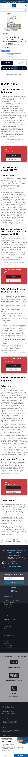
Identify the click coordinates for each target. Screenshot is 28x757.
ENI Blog (5, 704)
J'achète (13, 155)
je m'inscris (14, 582)
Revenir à (14, 55)
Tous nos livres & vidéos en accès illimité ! (14, 1)
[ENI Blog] (14, 689)
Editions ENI (14, 5)
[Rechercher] (25, 10)
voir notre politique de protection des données (13, 575)
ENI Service (6, 728)
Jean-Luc (5, 47)
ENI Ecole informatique (9, 711)
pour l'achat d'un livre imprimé (16, 551)
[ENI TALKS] (14, 662)
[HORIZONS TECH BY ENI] (14, 675)
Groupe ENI (6, 719)
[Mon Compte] (26, 6)
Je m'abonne (13, 159)
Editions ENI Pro (7, 735)
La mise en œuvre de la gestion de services (10, 541)
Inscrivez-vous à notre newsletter (13, 575)
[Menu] (2, 6)
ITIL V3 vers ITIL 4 (20, 541)
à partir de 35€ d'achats (12, 562)
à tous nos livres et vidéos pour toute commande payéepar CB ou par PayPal (16, 557)
